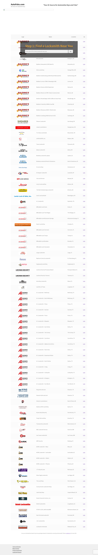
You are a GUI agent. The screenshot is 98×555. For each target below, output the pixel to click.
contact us (68, 533)
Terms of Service (17, 546)
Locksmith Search (17, 552)
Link (84, 41)
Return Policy (16, 548)
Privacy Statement (17, 550)
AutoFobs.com (17, 4)
